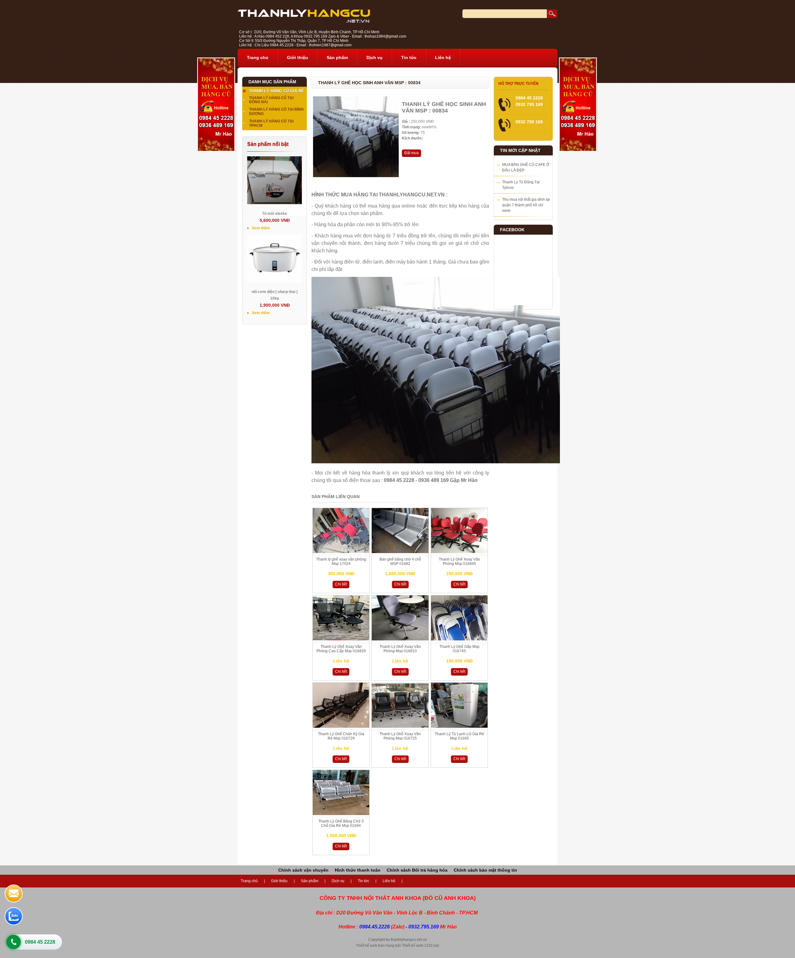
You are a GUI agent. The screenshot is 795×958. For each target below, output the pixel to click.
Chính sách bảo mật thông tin (485, 870)
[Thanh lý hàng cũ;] (304, 21)
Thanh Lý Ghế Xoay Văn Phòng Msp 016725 (400, 736)
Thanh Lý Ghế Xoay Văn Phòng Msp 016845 (459, 561)
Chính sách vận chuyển (303, 870)
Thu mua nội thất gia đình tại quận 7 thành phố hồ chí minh (526, 205)
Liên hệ (443, 57)
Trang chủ (257, 57)
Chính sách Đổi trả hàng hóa (417, 870)
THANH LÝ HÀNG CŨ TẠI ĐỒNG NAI (271, 100)
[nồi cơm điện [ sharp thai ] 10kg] (274, 281)
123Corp (431, 945)
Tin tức (408, 57)
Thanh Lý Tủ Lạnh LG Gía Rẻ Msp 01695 (459, 736)
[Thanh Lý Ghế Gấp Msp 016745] (459, 639)
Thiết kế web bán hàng (375, 945)
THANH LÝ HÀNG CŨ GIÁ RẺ (276, 91)
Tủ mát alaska (274, 213)
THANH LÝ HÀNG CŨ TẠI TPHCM (271, 123)
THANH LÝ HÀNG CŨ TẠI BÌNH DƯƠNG (276, 112)
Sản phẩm (337, 57)
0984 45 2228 (40, 942)
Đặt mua (411, 153)
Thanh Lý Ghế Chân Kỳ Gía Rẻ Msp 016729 (341, 736)
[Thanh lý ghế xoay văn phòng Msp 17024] (341, 552)
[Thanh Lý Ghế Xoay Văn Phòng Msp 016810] (400, 639)
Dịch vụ (374, 57)
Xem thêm (261, 228)
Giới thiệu (297, 57)
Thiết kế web (412, 945)
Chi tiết (341, 584)
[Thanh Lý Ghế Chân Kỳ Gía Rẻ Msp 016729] (341, 726)
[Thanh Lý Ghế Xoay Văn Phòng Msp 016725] (400, 726)
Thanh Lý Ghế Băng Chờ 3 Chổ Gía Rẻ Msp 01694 (341, 823)
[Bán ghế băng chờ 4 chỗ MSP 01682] (400, 552)
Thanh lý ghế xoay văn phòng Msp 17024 (341, 561)
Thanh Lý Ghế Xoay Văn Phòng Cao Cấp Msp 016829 (341, 648)
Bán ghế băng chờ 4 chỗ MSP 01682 (400, 561)
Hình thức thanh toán (357, 870)
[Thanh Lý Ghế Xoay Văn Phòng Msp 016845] (459, 552)
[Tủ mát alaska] (274, 203)
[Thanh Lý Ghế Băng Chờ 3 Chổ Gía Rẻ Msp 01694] (341, 814)
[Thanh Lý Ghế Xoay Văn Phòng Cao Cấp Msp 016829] (341, 639)
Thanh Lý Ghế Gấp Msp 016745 (459, 648)
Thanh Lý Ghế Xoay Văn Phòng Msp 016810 (400, 648)
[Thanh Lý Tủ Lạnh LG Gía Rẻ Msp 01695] (459, 726)
